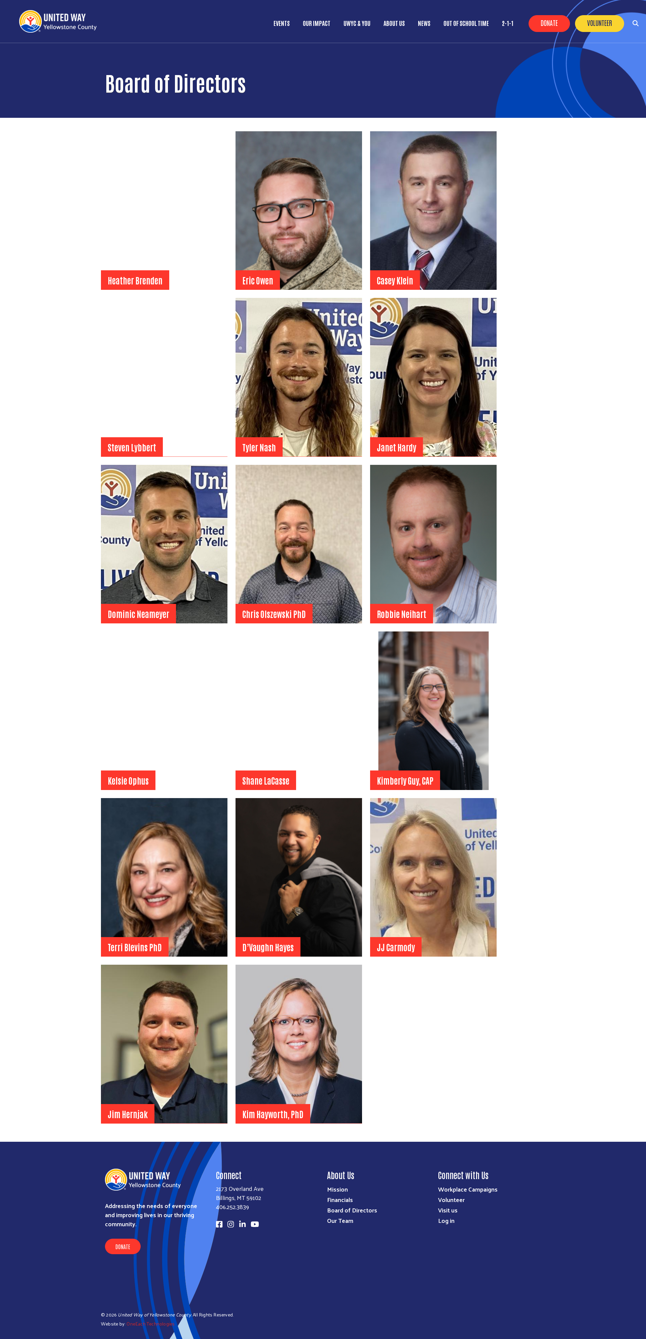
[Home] (60, 21)
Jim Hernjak (128, 1113)
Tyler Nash (259, 447)
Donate (549, 22)
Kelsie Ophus (128, 780)
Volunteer (599, 22)
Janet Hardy (396, 447)
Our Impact (316, 23)
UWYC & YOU (357, 23)
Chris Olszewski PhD (274, 613)
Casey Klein (395, 280)
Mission (337, 1189)
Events (282, 23)
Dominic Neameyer (138, 613)
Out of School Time (466, 23)
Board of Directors (352, 1210)
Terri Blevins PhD (135, 946)
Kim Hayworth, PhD (272, 1113)
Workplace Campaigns (468, 1189)
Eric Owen (257, 280)
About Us (394, 23)
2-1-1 (507, 23)
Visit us (448, 1210)
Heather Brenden (135, 280)
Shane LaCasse (265, 780)
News (424, 23)
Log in (446, 1220)
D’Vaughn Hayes (268, 946)
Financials (340, 1199)
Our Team (340, 1220)
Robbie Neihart (401, 613)
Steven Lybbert (132, 447)
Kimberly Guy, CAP (405, 780)
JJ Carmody (396, 946)
